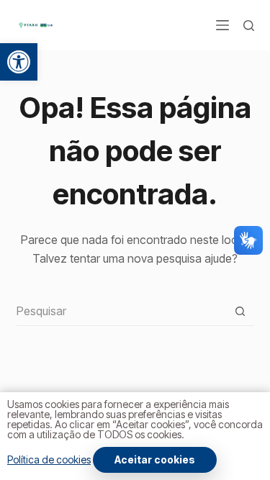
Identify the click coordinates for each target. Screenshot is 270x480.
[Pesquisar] (248, 25)
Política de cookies (49, 459)
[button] (18, 62)
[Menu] (222, 25)
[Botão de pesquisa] (240, 311)
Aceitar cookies (154, 459)
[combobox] (121, 310)
